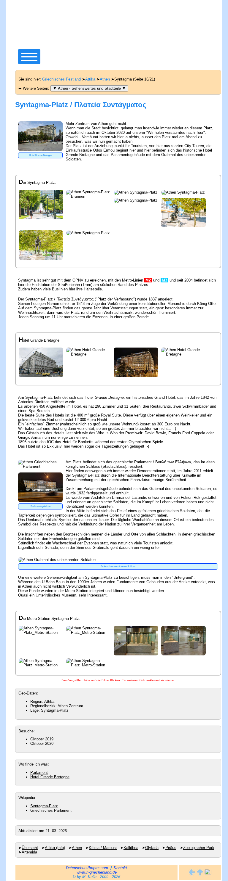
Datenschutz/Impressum (87, 868)
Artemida (29, 852)
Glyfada (152, 847)
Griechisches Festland (61, 79)
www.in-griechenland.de (97, 872)
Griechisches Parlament (51, 810)
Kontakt (120, 868)
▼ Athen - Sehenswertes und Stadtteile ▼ (89, 88)
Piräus (170, 847)
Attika (90, 79)
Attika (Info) (55, 847)
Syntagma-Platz (55, 710)
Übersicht (30, 847)
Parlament (39, 772)
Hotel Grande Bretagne (49, 777)
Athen (105, 79)
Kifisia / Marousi (103, 847)
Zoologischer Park (198, 847)
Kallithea (131, 847)
